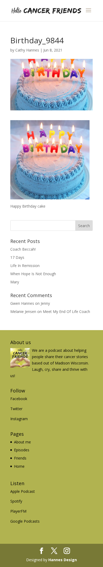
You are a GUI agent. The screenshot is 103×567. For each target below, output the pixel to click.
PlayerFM (18, 511)
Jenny (45, 303)
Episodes (21, 449)
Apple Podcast (22, 491)
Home (19, 466)
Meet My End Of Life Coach (66, 311)
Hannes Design (62, 559)
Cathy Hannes (27, 50)
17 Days (17, 257)
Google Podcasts (25, 521)
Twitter (16, 408)
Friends (20, 458)
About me (22, 441)
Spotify (16, 501)
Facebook (18, 398)
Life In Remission (25, 265)
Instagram (19, 418)
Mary (14, 281)
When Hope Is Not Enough (33, 273)
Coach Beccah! (23, 249)
